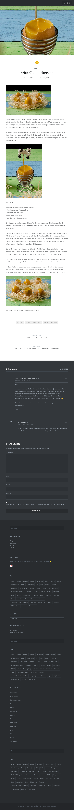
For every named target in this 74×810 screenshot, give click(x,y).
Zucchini (23, 606)
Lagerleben (13, 726)
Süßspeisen (13, 734)
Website (9, 493)
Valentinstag (41, 602)
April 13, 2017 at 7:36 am (22, 380)
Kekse (38, 588)
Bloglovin (13, 541)
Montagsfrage (27, 595)
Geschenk (14, 588)
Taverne (41, 599)
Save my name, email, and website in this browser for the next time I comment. (36, 505)
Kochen (36, 591)
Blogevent (39, 581)
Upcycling (33, 602)
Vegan (12, 737)
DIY (37, 584)
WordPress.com (51, 806)
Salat (12, 599)
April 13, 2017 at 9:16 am (25, 424)
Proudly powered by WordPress (27, 806)
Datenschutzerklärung (16, 632)
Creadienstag (32, 310)
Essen (12, 704)
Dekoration (30, 584)
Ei (17, 322)
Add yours (64, 369)
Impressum (13, 630)
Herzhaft (12, 715)
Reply (66, 378)
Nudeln (36, 595)
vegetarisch (57, 602)
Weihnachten (15, 606)
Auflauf (19, 581)
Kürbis (49, 591)
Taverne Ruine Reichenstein (19, 602)
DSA (41, 584)
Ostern (46, 322)
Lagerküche (56, 591)
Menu (68, 3)
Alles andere (14, 696)
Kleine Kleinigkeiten (17, 591)
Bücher (59, 581)
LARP (13, 595)
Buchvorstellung (50, 581)
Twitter (12, 547)
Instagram (13, 543)
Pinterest (13, 545)
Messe (19, 595)
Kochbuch (28, 591)
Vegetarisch (13, 741)
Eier (22, 322)
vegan (49, 602)
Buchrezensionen (15, 700)
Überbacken (32, 606)
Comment (10, 452)
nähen (42, 595)
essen (47, 584)
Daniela (33, 78)
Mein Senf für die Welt (25, 378)
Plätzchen (49, 595)
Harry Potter (23, 588)
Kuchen (43, 591)
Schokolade (33, 599)
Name (8, 476)
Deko (23, 584)
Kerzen (37, 68)
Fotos (12, 707)
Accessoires (13, 692)
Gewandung (13, 711)
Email (8, 485)
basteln (32, 581)
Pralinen (56, 595)
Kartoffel (31, 588)
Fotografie (54, 584)
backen (25, 581)
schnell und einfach (22, 599)
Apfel (12, 581)
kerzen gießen (36, 322)
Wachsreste (53, 322)
